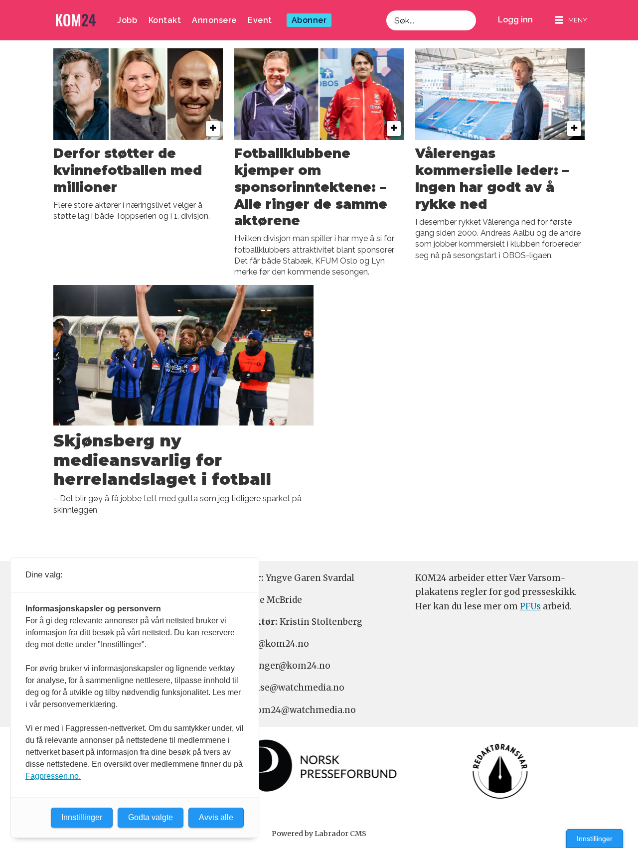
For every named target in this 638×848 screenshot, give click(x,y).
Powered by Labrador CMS (319, 833)
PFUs (530, 606)
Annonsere (214, 20)
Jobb (127, 20)
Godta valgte (150, 817)
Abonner (309, 20)
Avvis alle (216, 817)
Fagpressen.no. (53, 776)
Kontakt (165, 20)
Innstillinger (595, 839)
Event (260, 20)
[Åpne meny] (571, 20)
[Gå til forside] (76, 20)
